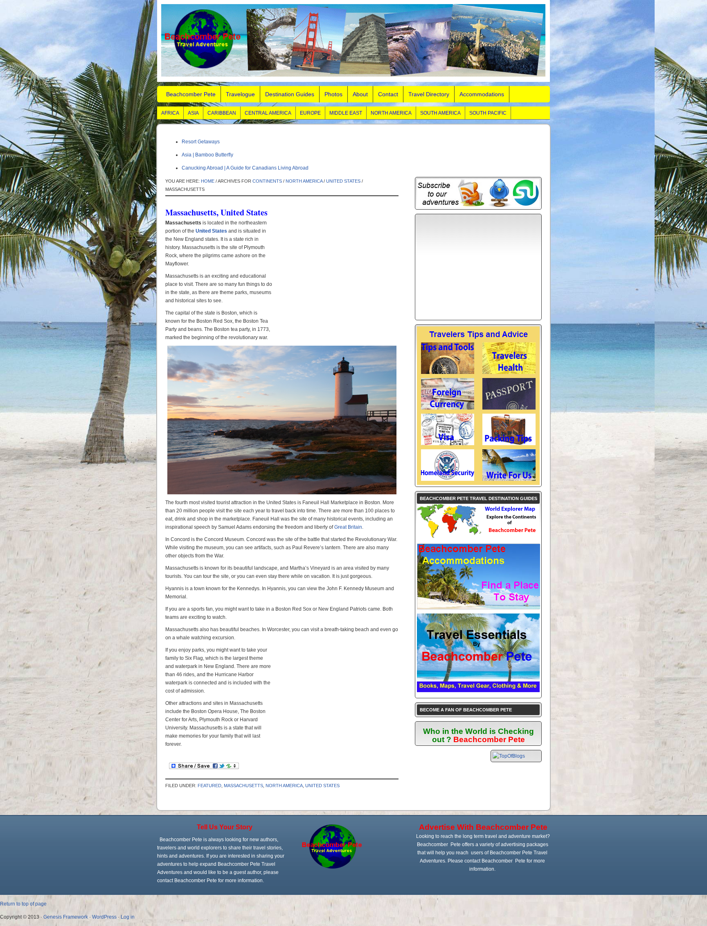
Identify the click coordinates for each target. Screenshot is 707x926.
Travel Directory (428, 94)
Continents (267, 181)
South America (440, 113)
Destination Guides (289, 94)
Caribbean (221, 113)
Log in (128, 917)
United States (343, 181)
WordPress (104, 917)
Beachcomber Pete (191, 94)
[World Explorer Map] (478, 538)
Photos (333, 94)
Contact (388, 94)
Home (207, 181)
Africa (170, 113)
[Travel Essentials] (478, 690)
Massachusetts (243, 785)
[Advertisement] (333, 278)
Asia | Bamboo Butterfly (207, 155)
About (360, 94)
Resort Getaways (201, 142)
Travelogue (240, 94)
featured (209, 785)
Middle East (345, 113)
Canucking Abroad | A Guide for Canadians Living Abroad (245, 168)
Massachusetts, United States (216, 212)
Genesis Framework (65, 917)
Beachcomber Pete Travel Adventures (353, 41)
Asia (193, 113)
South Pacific (488, 113)
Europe (310, 113)
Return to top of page (23, 904)
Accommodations (481, 94)
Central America (268, 113)
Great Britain (348, 527)
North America (391, 113)
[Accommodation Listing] (478, 607)
